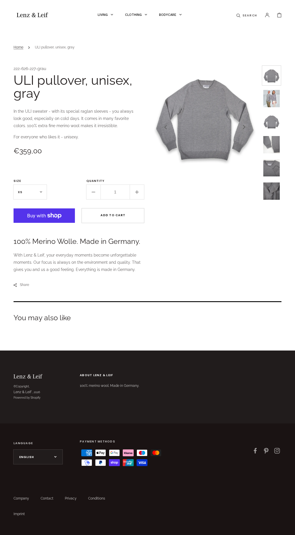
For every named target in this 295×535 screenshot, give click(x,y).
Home (18, 47)
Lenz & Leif (22, 392)
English (26, 457)
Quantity (95, 181)
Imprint (19, 514)
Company (21, 498)
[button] (247, 15)
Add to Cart (113, 215)
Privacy (71, 498)
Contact (47, 498)
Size (17, 181)
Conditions (96, 498)
